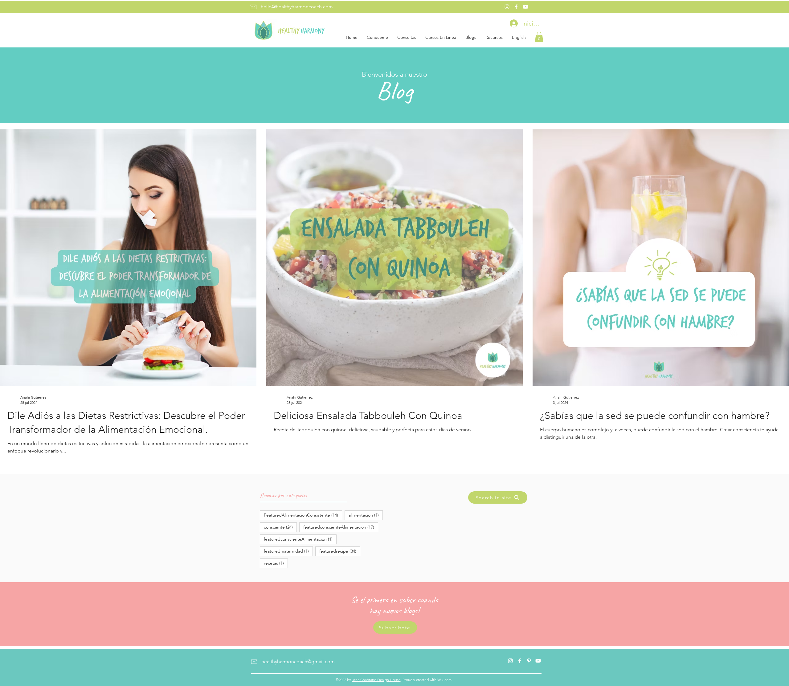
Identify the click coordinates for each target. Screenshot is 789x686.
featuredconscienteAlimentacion (340, 527)
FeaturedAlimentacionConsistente (303, 515)
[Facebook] (516, 7)
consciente (280, 527)
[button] (539, 37)
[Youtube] (525, 7)
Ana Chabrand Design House (376, 679)
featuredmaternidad (288, 551)
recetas (276, 563)
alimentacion (366, 515)
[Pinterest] (529, 661)
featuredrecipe (339, 551)
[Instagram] (507, 7)
